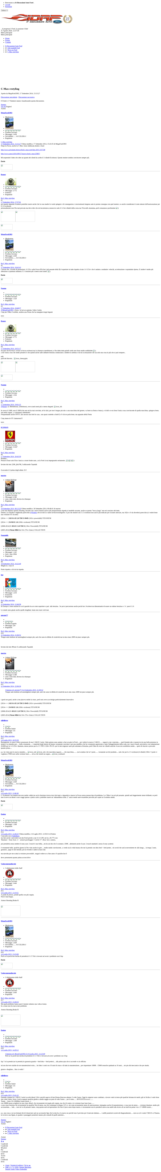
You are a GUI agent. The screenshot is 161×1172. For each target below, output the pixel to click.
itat (2, 575)
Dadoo (3, 814)
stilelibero (4, 720)
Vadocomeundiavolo (8, 864)
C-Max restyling (6, 142)
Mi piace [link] (4, 1148)
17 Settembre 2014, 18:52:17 (11, 349)
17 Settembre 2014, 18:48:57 (11, 308)
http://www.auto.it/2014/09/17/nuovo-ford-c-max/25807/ (20, 154)
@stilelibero (15, 836)
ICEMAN (4, 427)
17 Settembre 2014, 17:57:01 (11, 202)
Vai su (3, 1122)
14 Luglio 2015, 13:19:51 (10, 893)
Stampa (3, 105)
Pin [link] (2, 1150)
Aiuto (7, 1165)
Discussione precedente (9, 97)
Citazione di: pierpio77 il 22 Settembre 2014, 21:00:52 (24, 690)
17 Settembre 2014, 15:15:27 (11, 144)
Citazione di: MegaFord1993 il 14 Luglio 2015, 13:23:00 (25, 1054)
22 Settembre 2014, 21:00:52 (11, 635)
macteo (3, 475)
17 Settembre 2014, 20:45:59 (11, 456)
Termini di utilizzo (16, 1165)
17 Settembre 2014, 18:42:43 (11, 267)
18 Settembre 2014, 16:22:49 (11, 564)
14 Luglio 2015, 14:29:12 (10, 1050)
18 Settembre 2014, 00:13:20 (11, 509)
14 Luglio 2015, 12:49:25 (10, 834)
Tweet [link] (3, 1156)
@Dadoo (34, 512)
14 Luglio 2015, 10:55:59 (10, 740)
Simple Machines (25, 1167)
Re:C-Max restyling (8, 198)
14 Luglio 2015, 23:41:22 (10, 1095)
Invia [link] (2, 1154)
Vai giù (3, 106)
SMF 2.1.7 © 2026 (11, 1167)
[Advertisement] (66, 70)
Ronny (3, 174)
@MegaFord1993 (7, 310)
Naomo (3, 288)
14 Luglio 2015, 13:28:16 (10, 1002)
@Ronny (4, 407)
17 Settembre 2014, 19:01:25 (11, 405)
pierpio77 (4, 615)
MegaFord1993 (6, 113)
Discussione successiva (26, 97)
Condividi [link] (4, 1144)
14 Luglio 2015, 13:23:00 (10, 954)
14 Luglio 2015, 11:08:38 (10, 793)
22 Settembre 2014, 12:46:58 (11, 604)
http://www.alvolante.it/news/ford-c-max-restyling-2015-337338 (23, 150)
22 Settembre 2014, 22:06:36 (11, 686)
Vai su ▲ (27, 1165)
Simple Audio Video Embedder (16, 1169)
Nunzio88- (5, 535)
